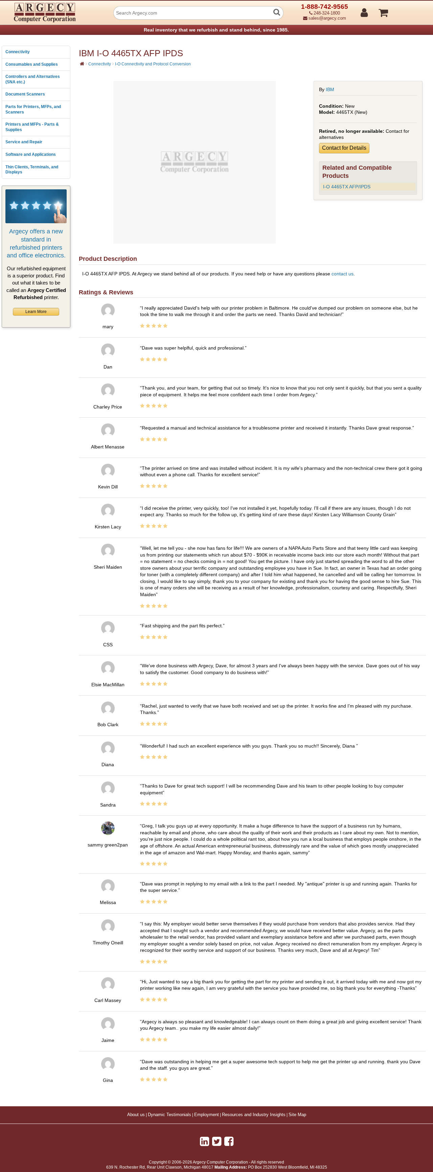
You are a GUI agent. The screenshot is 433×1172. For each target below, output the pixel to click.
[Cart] (408, 10)
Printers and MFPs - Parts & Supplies (32, 127)
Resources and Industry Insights (254, 1114)
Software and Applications (30, 154)
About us (136, 1114)
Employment (206, 1114)
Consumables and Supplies (31, 64)
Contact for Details (344, 148)
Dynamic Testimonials (169, 1114)
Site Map (297, 1114)
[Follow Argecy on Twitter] (216, 1141)
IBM (330, 89)
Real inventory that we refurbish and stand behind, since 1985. (216, 30)
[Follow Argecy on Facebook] (228, 1141)
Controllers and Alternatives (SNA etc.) (32, 79)
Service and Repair (23, 142)
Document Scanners (25, 94)
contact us (343, 273)
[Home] (82, 63)
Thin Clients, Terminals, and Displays (31, 170)
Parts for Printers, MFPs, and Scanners (33, 109)
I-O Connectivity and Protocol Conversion (153, 64)
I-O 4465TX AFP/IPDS (346, 186)
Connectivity (17, 51)
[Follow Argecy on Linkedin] (204, 1141)
